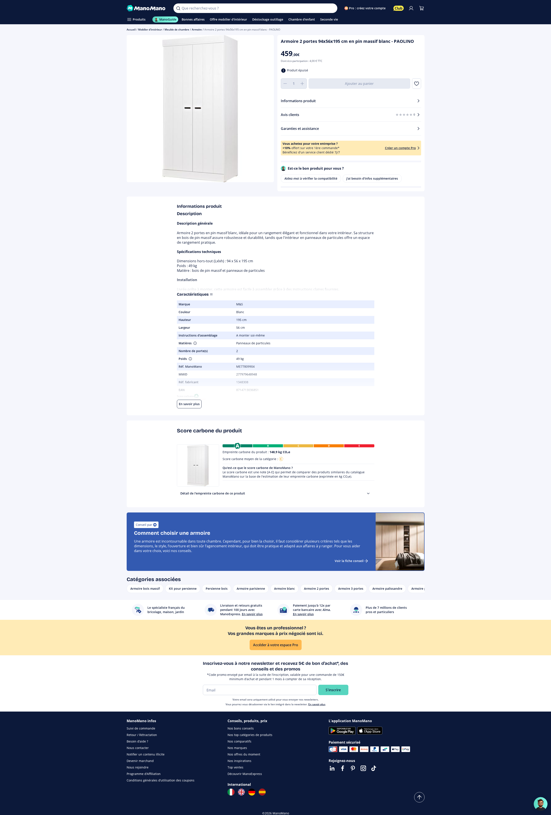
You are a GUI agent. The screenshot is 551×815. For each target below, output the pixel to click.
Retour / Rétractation (142, 735)
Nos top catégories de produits (250, 735)
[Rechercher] (178, 8)
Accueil (131, 29)
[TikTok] (373, 768)
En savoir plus (316, 704)
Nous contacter (138, 748)
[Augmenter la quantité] (302, 83)
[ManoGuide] (541, 804)
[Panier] (421, 8)
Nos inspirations (239, 761)
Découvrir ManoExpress (245, 774)
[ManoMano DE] (251, 792)
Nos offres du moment (244, 754)
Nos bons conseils (241, 728)
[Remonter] (419, 797)
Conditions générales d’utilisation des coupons (160, 780)
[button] (194, 343)
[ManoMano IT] (231, 792)
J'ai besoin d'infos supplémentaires (372, 178)
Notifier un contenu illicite (146, 754)
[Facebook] (342, 768)
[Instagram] (363, 768)
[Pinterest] (352, 768)
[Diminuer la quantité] (285, 83)
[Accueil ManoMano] (146, 8)
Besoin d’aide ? (137, 741)
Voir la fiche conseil (349, 561)
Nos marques (237, 748)
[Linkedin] (332, 768)
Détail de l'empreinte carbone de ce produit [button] (212, 493)
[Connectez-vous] (411, 8)
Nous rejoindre (138, 767)
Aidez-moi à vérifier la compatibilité (310, 178)
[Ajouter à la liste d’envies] (416, 83)
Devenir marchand (140, 761)
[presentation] (368, 493)
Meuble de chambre (177, 29)
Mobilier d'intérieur (150, 29)
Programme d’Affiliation (144, 774)
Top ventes (235, 767)
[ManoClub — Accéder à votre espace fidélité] (399, 8)
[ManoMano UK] (241, 792)
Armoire (197, 29)
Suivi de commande (141, 728)
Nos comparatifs (239, 741)
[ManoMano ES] (262, 792)
